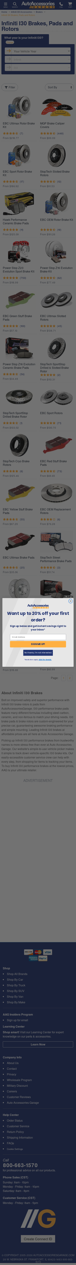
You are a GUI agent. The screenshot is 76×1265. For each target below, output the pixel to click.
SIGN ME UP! (38, 644)
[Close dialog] (71, 601)
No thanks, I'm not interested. (38, 652)
